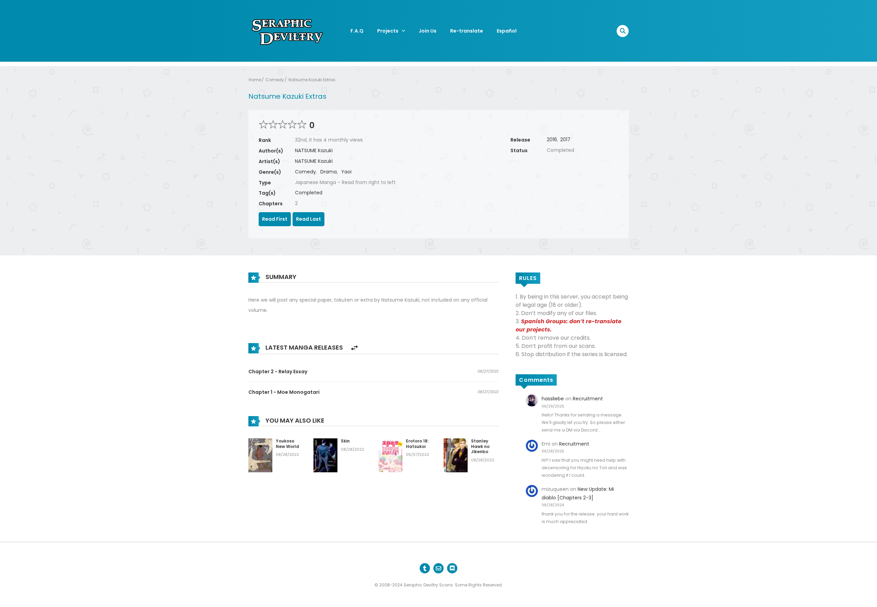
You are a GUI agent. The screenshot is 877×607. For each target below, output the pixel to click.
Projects (387, 30)
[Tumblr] (425, 568)
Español (507, 30)
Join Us (427, 30)
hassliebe (553, 398)
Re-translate (466, 30)
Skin (345, 441)
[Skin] (325, 454)
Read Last (308, 219)
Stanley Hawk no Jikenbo (480, 446)
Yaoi (346, 171)
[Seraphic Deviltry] (287, 30)
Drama (328, 171)
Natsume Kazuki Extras (311, 80)
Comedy (274, 80)
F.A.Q (356, 30)
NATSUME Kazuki (314, 150)
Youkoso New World (287, 443)
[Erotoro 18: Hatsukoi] (391, 454)
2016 (552, 139)
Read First (274, 219)
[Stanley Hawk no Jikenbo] (456, 454)
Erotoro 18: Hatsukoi (417, 443)
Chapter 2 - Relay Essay (277, 371)
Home (255, 80)
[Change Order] (354, 348)
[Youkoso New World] (260, 454)
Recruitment (588, 398)
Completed (308, 192)
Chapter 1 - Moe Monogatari (284, 392)
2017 (565, 139)
